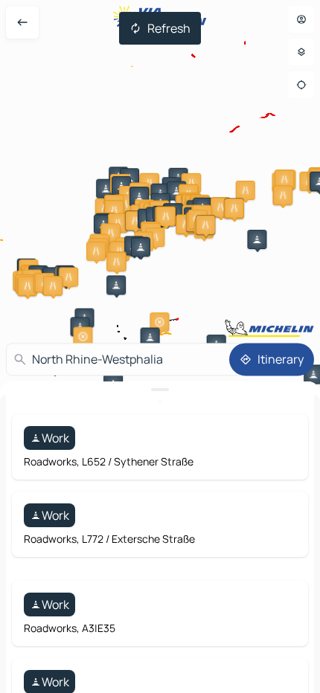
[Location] (301, 84)
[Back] (22, 22)
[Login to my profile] (301, 19)
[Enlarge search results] (160, 389)
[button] (116, 284)
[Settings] (301, 52)
